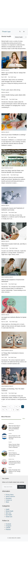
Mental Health (5, 70)
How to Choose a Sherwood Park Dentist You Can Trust (14, 454)
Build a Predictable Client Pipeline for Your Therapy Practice (14, 471)
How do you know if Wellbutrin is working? (13, 134)
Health (3, 168)
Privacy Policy (10, 494)
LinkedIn (8, 527)
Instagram (8, 526)
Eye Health (9, 514)
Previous (4, 406)
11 (13, 409)
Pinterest (8, 529)
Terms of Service (10, 496)
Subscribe (21, 486)
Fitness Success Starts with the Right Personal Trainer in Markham (14, 446)
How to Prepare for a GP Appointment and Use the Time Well (14, 437)
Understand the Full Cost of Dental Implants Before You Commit (14, 463)
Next (18, 409)
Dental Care (9, 516)
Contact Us (9, 500)
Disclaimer (9, 498)
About (7, 502)
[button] (20, 31)
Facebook (8, 524)
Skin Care (8, 513)
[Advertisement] (14, 14)
